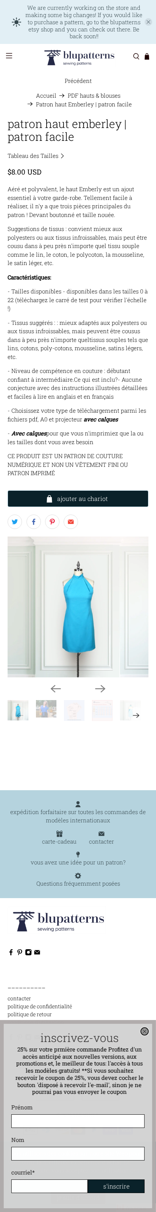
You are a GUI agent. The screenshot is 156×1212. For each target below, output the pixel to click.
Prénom (22, 1107)
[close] (144, 1031)
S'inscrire (116, 1186)
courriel (23, 1172)
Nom (17, 1139)
